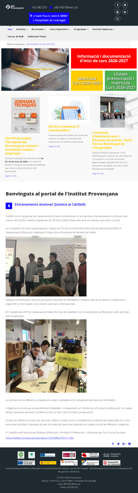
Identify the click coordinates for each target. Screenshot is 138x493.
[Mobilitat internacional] (47, 455)
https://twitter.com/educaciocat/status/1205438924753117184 (39, 437)
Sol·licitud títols (37, 36)
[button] (6, 69)
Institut (20, 29)
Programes (80, 29)
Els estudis (38, 29)
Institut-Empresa (102, 29)
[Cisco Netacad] (111, 455)
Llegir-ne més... (11, 176)
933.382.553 (39, 7)
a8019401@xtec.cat (66, 7)
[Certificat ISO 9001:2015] (69, 455)
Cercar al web (16, 36)
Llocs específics (59, 29)
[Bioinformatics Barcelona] (21, 455)
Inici (10, 29)
